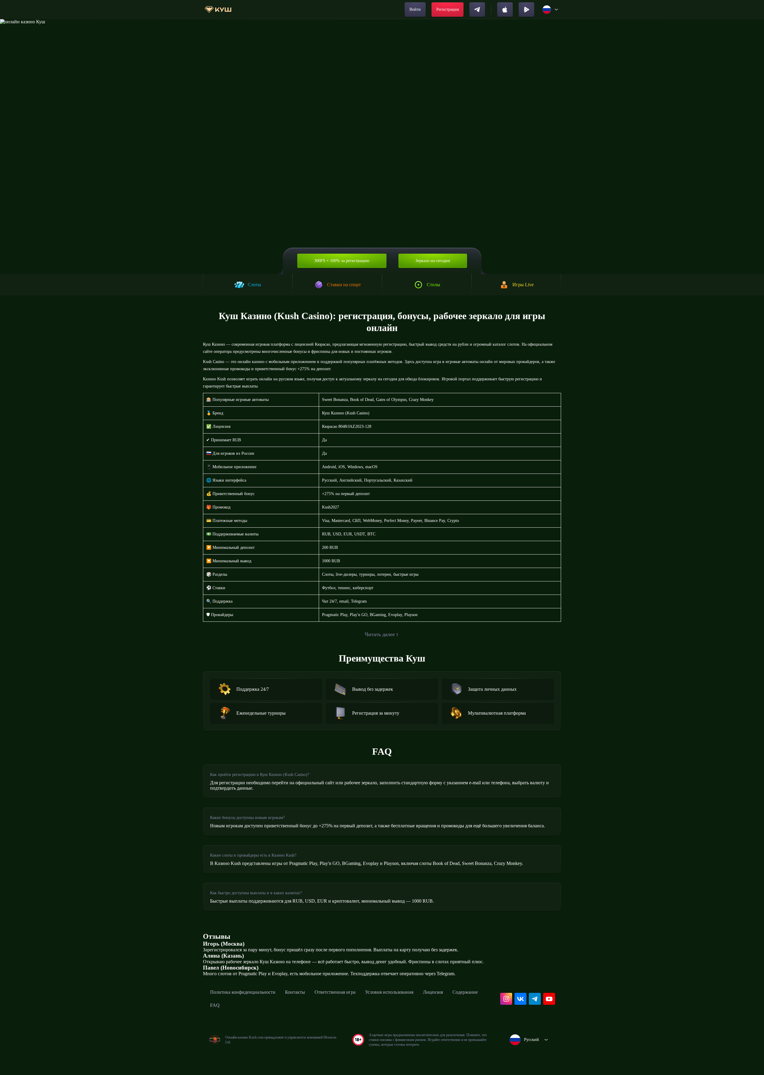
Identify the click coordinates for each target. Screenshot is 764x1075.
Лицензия (433, 992)
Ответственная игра (335, 992)
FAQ (215, 1005)
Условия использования (389, 992)
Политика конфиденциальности (242, 992)
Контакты (295, 992)
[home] (218, 9)
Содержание (465, 992)
